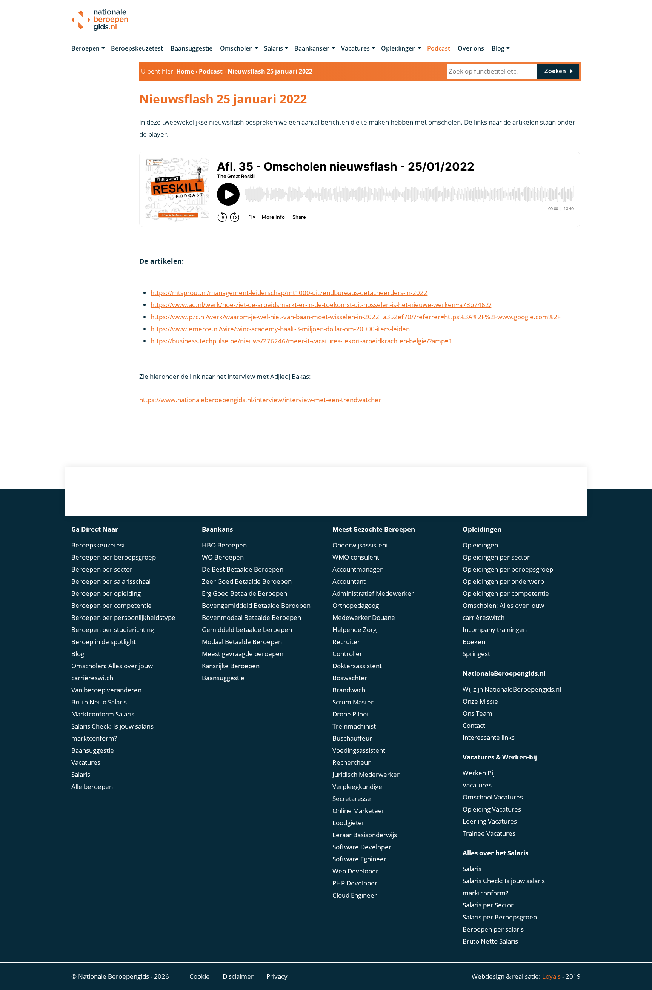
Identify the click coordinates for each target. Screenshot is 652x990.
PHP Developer (354, 883)
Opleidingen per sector (496, 557)
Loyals (551, 976)
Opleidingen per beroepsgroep (508, 569)
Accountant (349, 581)
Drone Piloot (350, 714)
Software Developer (361, 846)
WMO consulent (355, 557)
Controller (347, 653)
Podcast (438, 48)
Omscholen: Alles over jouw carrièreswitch (112, 671)
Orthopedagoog (355, 605)
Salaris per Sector (488, 905)
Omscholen (236, 48)
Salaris (273, 48)
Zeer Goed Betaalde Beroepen (247, 581)
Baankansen (312, 48)
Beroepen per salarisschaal (111, 581)
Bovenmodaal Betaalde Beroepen (251, 617)
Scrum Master (353, 702)
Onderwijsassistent (360, 545)
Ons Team (477, 713)
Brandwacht (350, 690)
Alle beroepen (92, 786)
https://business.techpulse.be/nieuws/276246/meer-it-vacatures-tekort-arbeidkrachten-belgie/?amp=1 (301, 341)
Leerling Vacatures (490, 821)
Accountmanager (357, 569)
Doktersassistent (357, 665)
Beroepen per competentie (111, 605)
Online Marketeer (358, 810)
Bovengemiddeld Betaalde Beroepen (256, 605)
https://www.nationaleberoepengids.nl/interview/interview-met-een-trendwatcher (260, 399)
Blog (498, 48)
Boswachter (349, 677)
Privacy (277, 976)
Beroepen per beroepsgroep (113, 557)
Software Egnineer (359, 859)
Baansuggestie (191, 48)
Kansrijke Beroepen (231, 665)
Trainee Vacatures (489, 833)
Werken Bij (479, 773)
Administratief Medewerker (373, 593)
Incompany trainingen (495, 629)
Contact (474, 725)
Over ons (471, 48)
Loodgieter (348, 822)
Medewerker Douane (363, 617)
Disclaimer (238, 976)
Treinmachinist (354, 726)
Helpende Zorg (354, 629)
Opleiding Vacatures (492, 809)
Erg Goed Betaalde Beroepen (244, 593)
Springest (476, 653)
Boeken (474, 641)
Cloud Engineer (354, 895)
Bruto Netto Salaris (99, 702)
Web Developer (355, 871)
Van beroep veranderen (106, 690)
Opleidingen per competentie (506, 593)
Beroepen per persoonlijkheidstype (123, 617)
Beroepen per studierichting (112, 629)
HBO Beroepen (224, 545)
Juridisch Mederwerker (366, 774)
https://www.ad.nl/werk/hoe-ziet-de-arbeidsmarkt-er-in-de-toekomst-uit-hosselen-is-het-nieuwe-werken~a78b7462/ (321, 304)
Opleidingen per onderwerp (503, 581)
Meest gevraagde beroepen (242, 653)
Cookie (199, 976)
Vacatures (355, 48)
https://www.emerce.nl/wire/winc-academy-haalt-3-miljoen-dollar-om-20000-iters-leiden (280, 328)
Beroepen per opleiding (106, 593)
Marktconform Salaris (102, 714)
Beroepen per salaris (493, 929)
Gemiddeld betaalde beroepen (247, 629)
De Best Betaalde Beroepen (242, 569)
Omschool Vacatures (493, 797)
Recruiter (346, 641)
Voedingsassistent (358, 750)
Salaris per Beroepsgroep (500, 917)
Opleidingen (398, 48)
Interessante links (489, 737)
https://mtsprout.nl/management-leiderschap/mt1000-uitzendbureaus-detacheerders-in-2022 (289, 292)
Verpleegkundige (357, 786)
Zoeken (555, 71)
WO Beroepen (223, 557)
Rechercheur (351, 762)
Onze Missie (480, 701)
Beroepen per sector (101, 569)
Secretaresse (351, 798)
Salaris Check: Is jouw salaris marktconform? (112, 732)
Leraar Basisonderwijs (364, 834)
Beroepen (85, 48)
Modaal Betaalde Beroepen (242, 641)
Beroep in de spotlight (103, 641)
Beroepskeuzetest (137, 48)
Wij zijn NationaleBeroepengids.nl (512, 689)
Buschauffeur (352, 738)
